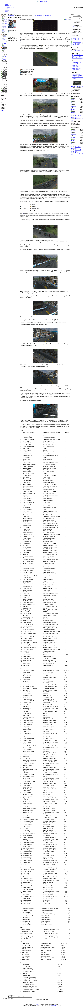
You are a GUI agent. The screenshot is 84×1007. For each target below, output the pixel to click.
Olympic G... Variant (77, 55)
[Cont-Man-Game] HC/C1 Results (42, 15)
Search (5, 19)
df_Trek (73, 109)
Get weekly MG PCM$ (76, 150)
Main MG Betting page (75, 147)
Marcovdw (74, 103)
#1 (68, 19)
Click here (74, 26)
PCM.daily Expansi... (76, 40)
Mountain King (76, 74)
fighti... (73, 99)
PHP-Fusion (36, 1004)
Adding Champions (77, 75)
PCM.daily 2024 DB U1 (77, 43)
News (5, 36)
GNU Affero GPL (54, 1005)
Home (5, 17)
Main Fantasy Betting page (76, 116)
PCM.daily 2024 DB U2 (77, 42)
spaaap (2, 110)
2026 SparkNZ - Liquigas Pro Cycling (77, 63)
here (77, 34)
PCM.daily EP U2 (76, 38)
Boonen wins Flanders (77, 86)
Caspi (72, 143)
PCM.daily (11, 15)
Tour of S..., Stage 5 (77, 56)
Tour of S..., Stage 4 (77, 58)
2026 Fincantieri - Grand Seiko (76, 66)
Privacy (5, 23)
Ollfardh (73, 134)
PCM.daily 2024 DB (76, 44)
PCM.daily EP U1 (76, 39)
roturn (9, 19)
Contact (5, 21)
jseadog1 (73, 106)
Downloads (4, 39)
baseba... (73, 112)
